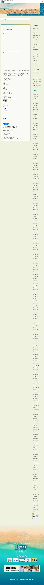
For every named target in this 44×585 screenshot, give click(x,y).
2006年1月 (35, 491)
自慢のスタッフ (36, 28)
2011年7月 (35, 371)
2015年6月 (35, 289)
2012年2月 (35, 358)
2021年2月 (35, 196)
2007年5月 (35, 462)
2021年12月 (35, 178)
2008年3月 (35, 443)
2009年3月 (35, 422)
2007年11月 (35, 451)
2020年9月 (35, 203)
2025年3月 (35, 109)
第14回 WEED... (35, 87)
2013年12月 (35, 320)
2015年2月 (35, 294)
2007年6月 (35, 460)
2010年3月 (35, 400)
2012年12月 (35, 340)
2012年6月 (35, 351)
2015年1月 (35, 296)
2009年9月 (35, 411)
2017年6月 (35, 254)
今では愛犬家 (35, 60)
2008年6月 (35, 438)
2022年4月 (35, 171)
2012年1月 (35, 360)
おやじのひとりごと (36, 35)
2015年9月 (35, 283)
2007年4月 (35, 463)
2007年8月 (35, 456)
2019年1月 (35, 229)
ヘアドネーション (36, 30)
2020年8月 (35, 205)
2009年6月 (35, 416)
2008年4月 (35, 442)
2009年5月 (35, 418)
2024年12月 (35, 114)
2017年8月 (35, 251)
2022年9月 (35, 161)
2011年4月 (35, 376)
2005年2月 (35, 511)
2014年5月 (35, 311)
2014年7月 (35, 307)
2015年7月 (35, 287)
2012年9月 (35, 345)
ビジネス (9, 121)
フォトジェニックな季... (37, 81)
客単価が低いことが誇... (37, 79)
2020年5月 (35, 209)
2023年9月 (35, 141)
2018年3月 (35, 241)
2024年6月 (35, 125)
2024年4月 (35, 129)
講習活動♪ (35, 58)
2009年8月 (35, 412)
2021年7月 (35, 187)
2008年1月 (35, 447)
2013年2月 (35, 336)
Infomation (35, 65)
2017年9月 (35, 249)
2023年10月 (35, 140)
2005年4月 (35, 507)
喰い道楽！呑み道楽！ (37, 54)
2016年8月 (35, 265)
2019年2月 (35, 227)
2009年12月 (35, 405)
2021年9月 (35, 183)
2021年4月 (35, 192)
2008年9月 (35, 432)
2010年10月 (35, 387)
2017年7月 (35, 252)
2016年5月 (35, 271)
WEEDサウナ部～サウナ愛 (37, 45)
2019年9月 (35, 220)
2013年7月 (35, 327)
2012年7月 (35, 349)
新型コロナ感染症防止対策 (37, 73)
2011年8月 (35, 369)
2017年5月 (35, 256)
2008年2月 (35, 445)
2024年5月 (35, 127)
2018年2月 (35, 243)
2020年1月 (35, 216)
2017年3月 (35, 260)
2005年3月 (35, 509)
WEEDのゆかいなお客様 (37, 52)
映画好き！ (35, 41)
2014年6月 (35, 309)
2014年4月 (35, 312)
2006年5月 (35, 483)
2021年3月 (35, 194)
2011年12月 (35, 362)
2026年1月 (35, 96)
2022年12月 (35, 156)
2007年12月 (35, 449)
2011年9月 (35, 367)
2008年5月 (35, 440)
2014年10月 (35, 302)
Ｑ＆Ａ (34, 67)
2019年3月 (35, 225)
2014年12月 (35, 298)
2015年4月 (35, 292)
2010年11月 (35, 385)
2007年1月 (35, 469)
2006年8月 (35, 478)
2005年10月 (35, 496)
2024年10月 (35, 118)
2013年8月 (35, 325)
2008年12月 (35, 427)
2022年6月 (35, 167)
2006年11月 (35, 472)
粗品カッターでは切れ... (37, 85)
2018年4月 (35, 240)
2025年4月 (35, 107)
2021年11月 (35, 180)
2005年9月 (35, 498)
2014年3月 (35, 314)
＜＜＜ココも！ (5, 110)
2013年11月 (35, 322)
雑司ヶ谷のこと (36, 47)
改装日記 (34, 33)
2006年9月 (35, 476)
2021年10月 (35, 181)
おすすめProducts (36, 69)
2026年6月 (35, 92)
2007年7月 (35, 458)
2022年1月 (35, 176)
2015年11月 (35, 281)
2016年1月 (35, 278)
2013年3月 (35, 334)
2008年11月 (35, 429)
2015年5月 (35, 291)
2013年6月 (35, 329)
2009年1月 (35, 425)
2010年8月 (35, 391)
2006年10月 (35, 474)
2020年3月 (35, 212)
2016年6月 (35, 269)
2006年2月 (35, 489)
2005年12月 (35, 492)
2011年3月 (35, 378)
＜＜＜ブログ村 (5, 105)
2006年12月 (35, 471)
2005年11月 (35, 494)
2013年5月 (35, 331)
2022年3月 (35, 172)
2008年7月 (35, 436)
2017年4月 (35, 258)
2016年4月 (35, 272)
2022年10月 (35, 160)
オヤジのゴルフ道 (36, 63)
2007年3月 (35, 465)
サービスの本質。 (36, 83)
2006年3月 (35, 487)
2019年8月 (35, 221)
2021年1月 (35, 198)
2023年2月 (35, 152)
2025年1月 (35, 112)
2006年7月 (35, 480)
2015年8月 (35, 285)
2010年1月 (35, 403)
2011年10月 (35, 365)
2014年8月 (35, 305)
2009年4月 (35, 420)
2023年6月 (35, 147)
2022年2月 (35, 174)
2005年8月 (35, 500)
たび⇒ (34, 42)
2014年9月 (35, 303)
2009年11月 (35, 407)
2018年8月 (35, 234)
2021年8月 (35, 185)
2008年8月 (35, 434)
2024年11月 (35, 116)
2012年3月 (35, 356)
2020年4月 (35, 211)
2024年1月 (35, 134)
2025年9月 (35, 100)
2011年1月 (35, 382)
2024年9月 (35, 120)
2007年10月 (35, 452)
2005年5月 (35, 505)
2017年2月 (35, 261)
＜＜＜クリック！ (6, 101)
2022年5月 (35, 169)
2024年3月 (35, 131)
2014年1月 (35, 318)
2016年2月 (35, 276)
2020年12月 (35, 200)
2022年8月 (35, 163)
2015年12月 (35, 280)
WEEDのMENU (35, 62)
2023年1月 (35, 154)
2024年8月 (35, 121)
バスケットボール (36, 39)
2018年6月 (35, 236)
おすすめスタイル (36, 37)
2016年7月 (35, 267)
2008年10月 (35, 431)
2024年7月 (35, 123)
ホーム (2, 19)
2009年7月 (35, 414)
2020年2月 (35, 214)
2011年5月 (35, 374)
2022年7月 (35, 165)
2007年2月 (35, 467)
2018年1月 (35, 245)
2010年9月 (35, 389)
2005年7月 (35, 502)
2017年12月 (35, 247)
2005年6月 (35, 503)
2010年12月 (35, 383)
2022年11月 (35, 158)
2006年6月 (35, 482)
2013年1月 (35, 338)
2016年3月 (35, 274)
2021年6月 (35, 189)
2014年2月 (35, 316)
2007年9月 (35, 454)
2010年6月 (35, 394)
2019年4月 (35, 223)
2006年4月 (35, 485)
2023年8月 (35, 143)
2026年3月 (35, 94)
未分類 (34, 32)
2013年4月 (35, 332)
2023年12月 (35, 136)
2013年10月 (35, 323)
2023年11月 (35, 138)
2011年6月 (35, 372)
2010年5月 (35, 396)
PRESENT (35, 71)
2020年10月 (35, 201)
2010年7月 (35, 392)
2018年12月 (35, 231)
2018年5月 (35, 238)
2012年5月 (35, 352)
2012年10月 (35, 343)
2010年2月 (35, 402)
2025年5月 (35, 105)
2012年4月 (35, 354)
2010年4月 (35, 398)
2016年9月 (35, 263)
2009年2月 (35, 423)
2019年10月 (35, 218)
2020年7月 (35, 207)
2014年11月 (35, 300)
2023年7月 (35, 145)
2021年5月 (35, 191)
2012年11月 (35, 342)
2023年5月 (35, 149)
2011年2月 (35, 380)
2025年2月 (35, 111)
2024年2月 (35, 132)
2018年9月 (35, 232)
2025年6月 (35, 103)
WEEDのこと (35, 51)
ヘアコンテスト (36, 56)
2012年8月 (35, 347)
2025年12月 (35, 98)
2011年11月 (35, 363)
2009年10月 (35, 409)
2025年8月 (35, 101)
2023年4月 (35, 151)
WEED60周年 (35, 49)
